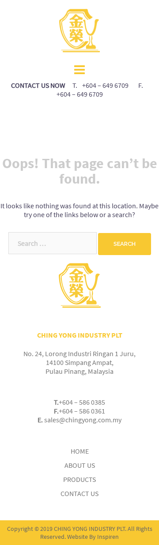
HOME (80, 451)
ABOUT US (79, 465)
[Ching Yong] (79, 30)
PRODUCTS (79, 479)
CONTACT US (79, 493)
